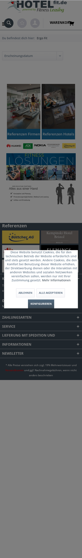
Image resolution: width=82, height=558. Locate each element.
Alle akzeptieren (51, 293)
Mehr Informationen (56, 280)
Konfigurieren (41, 304)
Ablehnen (25, 293)
